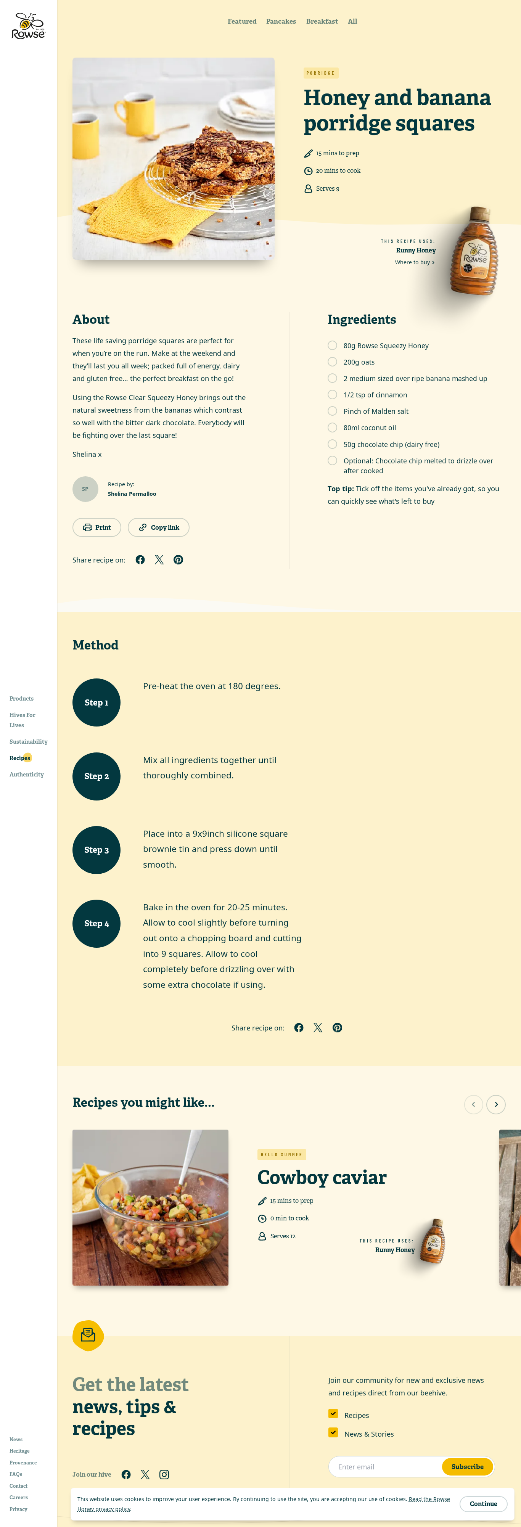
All (352, 21)
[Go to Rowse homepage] (29, 26)
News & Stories (369, 1434)
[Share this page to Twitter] (159, 559)
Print (103, 527)
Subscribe (468, 1467)
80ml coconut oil (370, 427)
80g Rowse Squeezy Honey (386, 345)
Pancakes (281, 21)
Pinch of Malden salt (376, 411)
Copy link (165, 527)
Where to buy (412, 262)
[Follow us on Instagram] (164, 1474)
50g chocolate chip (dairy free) (391, 444)
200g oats (359, 361)
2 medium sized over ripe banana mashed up (415, 378)
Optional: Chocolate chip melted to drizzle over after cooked (418, 465)
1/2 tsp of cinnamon (375, 394)
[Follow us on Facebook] (125, 1474)
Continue (483, 1504)
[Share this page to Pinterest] (178, 559)
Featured (242, 21)
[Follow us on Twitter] (144, 1474)
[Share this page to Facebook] (140, 559)
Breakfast (322, 21)
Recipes (356, 1415)
